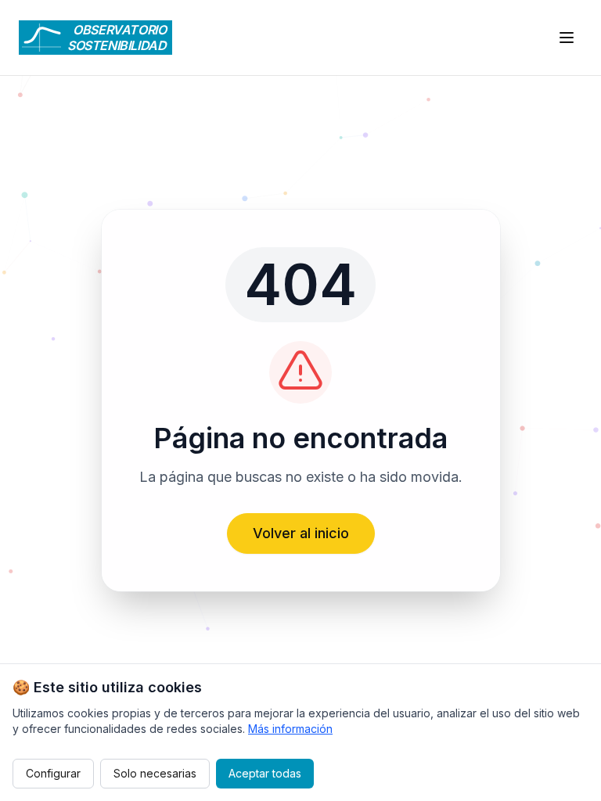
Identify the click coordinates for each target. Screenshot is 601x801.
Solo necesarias (154, 773)
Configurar (53, 773)
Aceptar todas (265, 773)
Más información (290, 728)
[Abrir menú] (566, 37)
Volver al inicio (301, 533)
